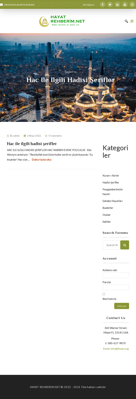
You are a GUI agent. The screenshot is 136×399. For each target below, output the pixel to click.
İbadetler (108, 207)
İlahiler (107, 221)
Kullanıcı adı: (110, 270)
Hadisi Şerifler (111, 182)
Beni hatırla (109, 298)
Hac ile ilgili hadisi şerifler (32, 143)
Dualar (107, 214)
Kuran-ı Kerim (111, 175)
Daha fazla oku (41, 159)
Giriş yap (121, 306)
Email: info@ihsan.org (116, 348)
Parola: (107, 282)
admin (16, 135)
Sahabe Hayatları (113, 200)
